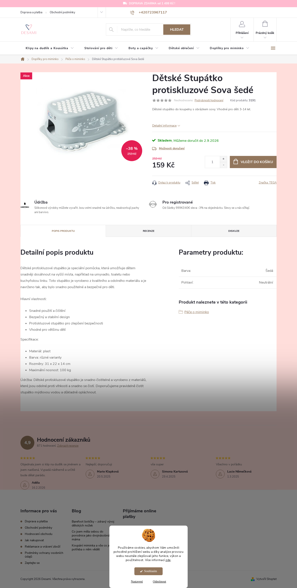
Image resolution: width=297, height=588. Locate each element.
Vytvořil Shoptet (266, 579)
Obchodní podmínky (62, 12)
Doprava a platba (31, 12)
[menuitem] (49, 48)
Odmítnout (159, 581)
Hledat (177, 29)
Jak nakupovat (34, 540)
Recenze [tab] (148, 231)
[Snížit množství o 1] (223, 165)
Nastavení (137, 581)
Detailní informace (164, 126)
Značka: (268, 183)
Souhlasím (150, 571)
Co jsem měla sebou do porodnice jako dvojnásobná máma (91, 535)
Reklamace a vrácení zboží (42, 547)
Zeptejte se (32, 563)
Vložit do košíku (257, 162)
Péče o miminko (196, 312)
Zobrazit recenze (67, 446)
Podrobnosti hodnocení (209, 100)
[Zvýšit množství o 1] (223, 159)
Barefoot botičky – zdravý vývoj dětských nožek (93, 524)
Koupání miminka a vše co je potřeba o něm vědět (91, 547)
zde (168, 560)
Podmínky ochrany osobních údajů (44, 555)
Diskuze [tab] (233, 231)
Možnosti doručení (172, 148)
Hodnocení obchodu (38, 534)
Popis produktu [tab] (63, 231)
